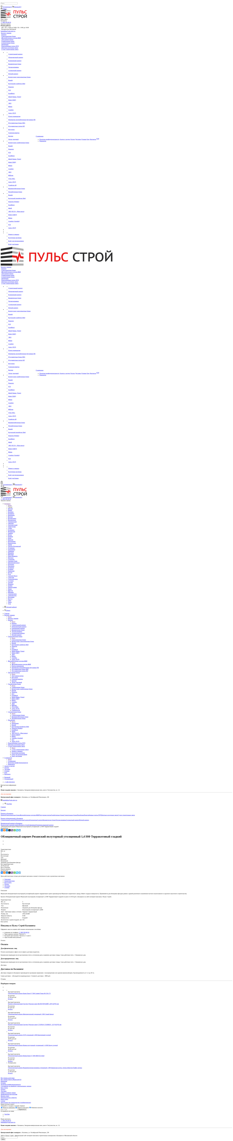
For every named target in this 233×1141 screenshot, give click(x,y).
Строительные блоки (18, 715)
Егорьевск (11, 530)
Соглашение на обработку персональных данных (16, 1086)
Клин (9, 538)
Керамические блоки (49, 820)
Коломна (10, 512)
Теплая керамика (61, 820)
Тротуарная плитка (17, 676)
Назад (10, 505)
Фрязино (10, 584)
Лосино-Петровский (14, 546)
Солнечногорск (13, 579)
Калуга (10, 599)
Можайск (11, 553)
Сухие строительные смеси (20, 749)
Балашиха (11, 513)
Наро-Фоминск (12, 556)
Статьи (3, 1101)
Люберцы (11, 551)
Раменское (11, 571)
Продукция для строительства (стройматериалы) (16, 1102)
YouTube (9, 804)
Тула (9, 603)
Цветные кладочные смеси (109, 815)
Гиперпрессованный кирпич (45, 825)
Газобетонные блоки (18, 687)
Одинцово (11, 559)
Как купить (4, 1088)
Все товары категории (8, 1078)
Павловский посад (14, 562)
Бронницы (11, 515)
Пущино (10, 569)
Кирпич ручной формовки (27, 825)
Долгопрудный (12, 525)
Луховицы (11, 548)
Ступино (11, 581)
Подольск (11, 564)
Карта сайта (4, 1099)
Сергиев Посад (12, 576)
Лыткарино (11, 549)
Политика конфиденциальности (11, 1084)
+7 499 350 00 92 (6, 22)
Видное (10, 517)
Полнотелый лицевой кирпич (10, 825)
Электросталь (12, 595)
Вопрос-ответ (5, 1096)
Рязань (10, 510)
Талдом (10, 582)
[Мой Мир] (7, 830)
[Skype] (17, 830)
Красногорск (12, 543)
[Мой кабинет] (2, 482)
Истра (10, 535)
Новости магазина (23, 1107)
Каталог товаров (13, 618)
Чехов (10, 589)
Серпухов (11, 577)
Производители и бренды (9, 1097)
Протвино (11, 566)
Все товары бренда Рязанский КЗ (11, 1079)
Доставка (3, 1091)
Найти (3, 1139)
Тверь (10, 602)
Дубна (10, 528)
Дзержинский (12, 522)
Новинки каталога (37, 1107)
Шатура (10, 590)
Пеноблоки (15, 723)
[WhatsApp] (14, 830)
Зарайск (10, 533)
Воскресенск (12, 520)
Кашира (10, 536)
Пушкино (11, 567)
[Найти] (1, 5)
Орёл (9, 600)
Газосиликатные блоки (19, 640)
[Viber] (12, 830)
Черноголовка (12, 587)
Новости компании (9, 1107)
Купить (10, 999)
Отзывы (3, 1083)
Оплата (3, 1089)
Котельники (11, 541)
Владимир (11, 597)
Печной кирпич (84, 820)
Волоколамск (12, 518)
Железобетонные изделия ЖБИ (21, 664)
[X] (9, 830)
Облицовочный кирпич (22, 820)
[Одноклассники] (4, 830)
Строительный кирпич (8, 820)
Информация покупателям (9, 1094)
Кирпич (14, 623)
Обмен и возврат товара (8, 1092)
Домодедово (12, 526)
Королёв (10, 540)
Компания (4, 1081)
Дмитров (11, 523)
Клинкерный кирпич (36, 820)
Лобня (10, 544)
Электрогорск (12, 594)
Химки (10, 585)
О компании (12, 761)
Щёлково (11, 592)
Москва (10, 508)
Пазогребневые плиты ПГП (92, 815)
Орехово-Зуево (12, 561)
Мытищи (11, 554)
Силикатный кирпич (72, 820)
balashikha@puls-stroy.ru (8, 31)
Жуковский (11, 531)
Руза (9, 574)
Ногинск (10, 558)
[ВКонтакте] (2, 830)
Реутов (10, 572)
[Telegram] (20, 830)
